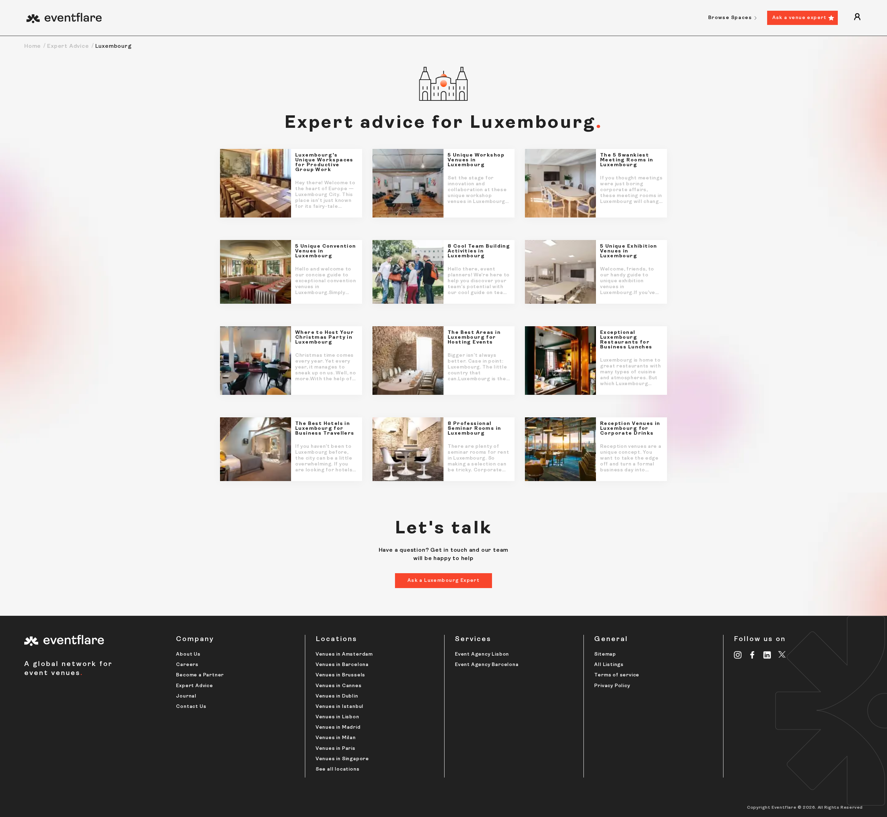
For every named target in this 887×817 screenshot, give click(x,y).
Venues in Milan (336, 737)
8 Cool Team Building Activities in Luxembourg (479, 251)
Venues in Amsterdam (344, 654)
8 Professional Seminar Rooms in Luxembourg (474, 428)
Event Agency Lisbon (482, 654)
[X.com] (782, 655)
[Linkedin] (767, 655)
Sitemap (605, 654)
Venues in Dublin (337, 696)
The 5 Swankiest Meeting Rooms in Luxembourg (626, 160)
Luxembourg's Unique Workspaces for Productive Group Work (324, 162)
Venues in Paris (335, 748)
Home (32, 46)
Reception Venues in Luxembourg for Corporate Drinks (630, 428)
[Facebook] (752, 655)
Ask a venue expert (799, 17)
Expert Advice (68, 46)
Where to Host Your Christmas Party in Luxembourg (324, 337)
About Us (188, 654)
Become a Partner (200, 675)
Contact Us (191, 706)
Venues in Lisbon (337, 717)
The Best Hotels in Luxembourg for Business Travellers (324, 428)
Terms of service (616, 675)
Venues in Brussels (340, 675)
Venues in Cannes (339, 686)
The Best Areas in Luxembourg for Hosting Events (474, 337)
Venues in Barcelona (342, 664)
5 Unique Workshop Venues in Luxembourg (476, 160)
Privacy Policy (612, 686)
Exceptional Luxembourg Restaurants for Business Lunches (626, 340)
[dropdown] (857, 18)
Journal (186, 696)
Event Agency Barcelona (487, 664)
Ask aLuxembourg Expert (443, 580)
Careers (187, 664)
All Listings (609, 664)
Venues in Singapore (342, 759)
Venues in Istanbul (339, 706)
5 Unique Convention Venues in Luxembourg (325, 251)
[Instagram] (738, 655)
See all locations (338, 769)
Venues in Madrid (338, 727)
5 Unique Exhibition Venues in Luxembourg (628, 251)
